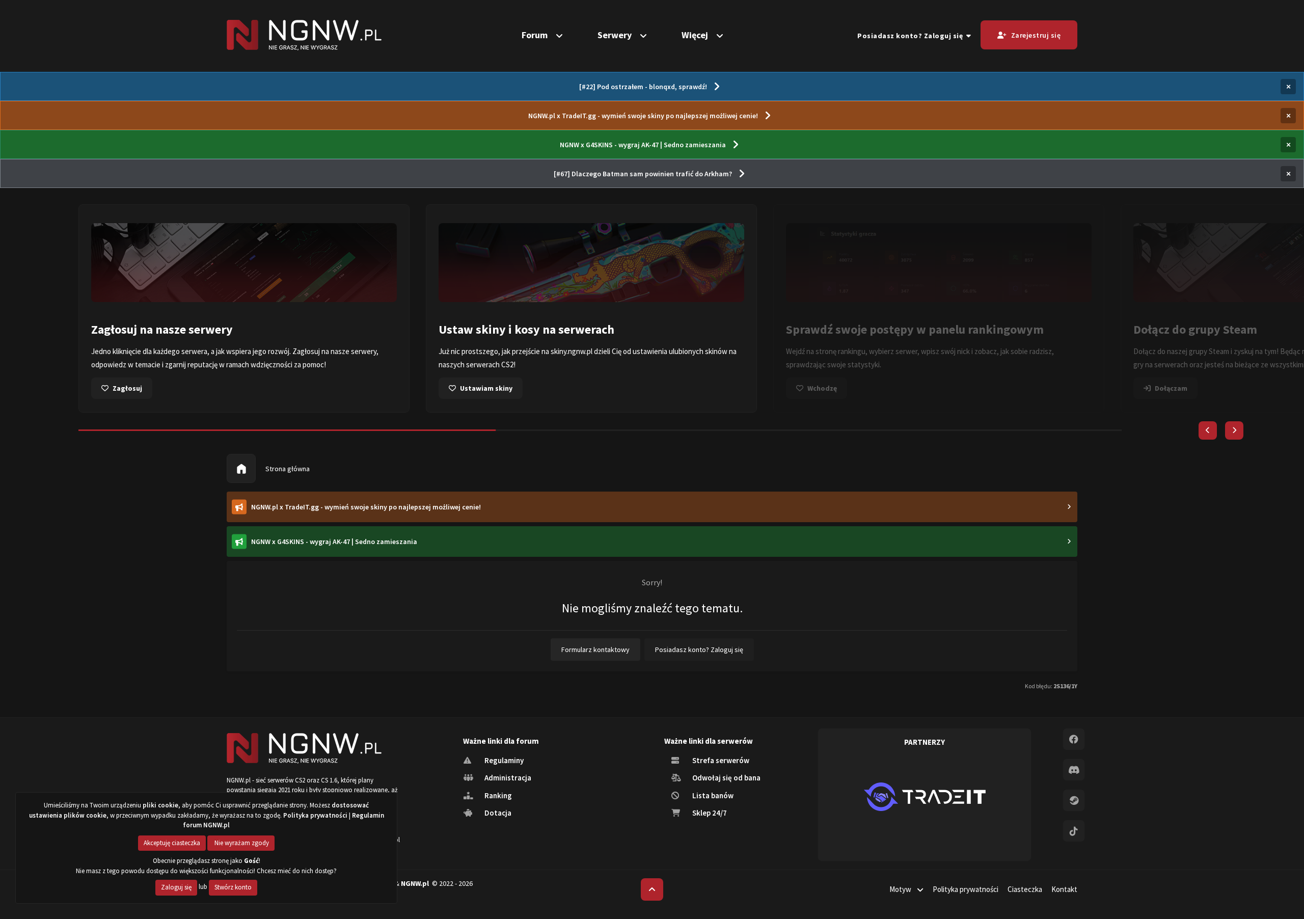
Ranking (497, 795)
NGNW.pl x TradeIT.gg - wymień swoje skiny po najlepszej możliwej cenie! (643, 115)
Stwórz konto (233, 887)
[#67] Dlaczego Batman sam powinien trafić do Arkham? (643, 173)
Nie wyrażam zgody (241, 843)
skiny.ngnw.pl (571, 351)
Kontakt (1064, 889)
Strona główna (287, 468)
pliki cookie (160, 805)
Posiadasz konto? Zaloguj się (911, 35)
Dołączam (1171, 388)
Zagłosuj (127, 388)
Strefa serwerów (720, 760)
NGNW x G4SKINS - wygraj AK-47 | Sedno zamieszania (643, 144)
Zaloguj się (176, 887)
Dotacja (497, 813)
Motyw (901, 889)
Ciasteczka (1025, 889)
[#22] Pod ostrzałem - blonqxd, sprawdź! (643, 86)
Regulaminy (503, 760)
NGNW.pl (415, 883)
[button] (1208, 430)
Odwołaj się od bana (725, 777)
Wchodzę (822, 388)
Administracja (507, 777)
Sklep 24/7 (709, 813)
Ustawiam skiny (486, 388)
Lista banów (712, 795)
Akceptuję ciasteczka (172, 843)
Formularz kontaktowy (595, 649)
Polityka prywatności (965, 889)
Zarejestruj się (1036, 35)
